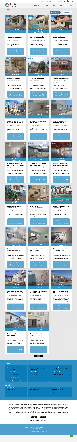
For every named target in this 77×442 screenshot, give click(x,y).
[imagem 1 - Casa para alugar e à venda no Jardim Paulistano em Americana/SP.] (15, 235)
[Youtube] (15, 380)
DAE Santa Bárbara (56, 390)
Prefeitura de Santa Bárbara (57, 389)
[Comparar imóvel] (25, 18)
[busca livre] (68, 1)
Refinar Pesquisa (54, 12)
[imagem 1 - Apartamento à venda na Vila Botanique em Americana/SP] (61, 278)
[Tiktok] (21, 380)
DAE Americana (33, 390)
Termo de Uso (44, 420)
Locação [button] (46, 5)
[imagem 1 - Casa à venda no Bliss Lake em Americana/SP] (61, 193)
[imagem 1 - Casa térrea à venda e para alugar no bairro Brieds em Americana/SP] (61, 150)
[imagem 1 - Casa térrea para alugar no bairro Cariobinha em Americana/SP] (38, 65)
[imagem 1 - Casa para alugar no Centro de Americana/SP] (38, 107)
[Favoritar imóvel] (25, 16)
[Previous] (7, 22)
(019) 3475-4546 (50, 1)
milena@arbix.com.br (35, 374)
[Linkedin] (18, 380)
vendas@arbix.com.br (58, 374)
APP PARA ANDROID (11, 389)
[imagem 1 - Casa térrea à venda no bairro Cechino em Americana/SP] (15, 22)
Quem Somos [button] (37, 5)
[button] (72, 1)
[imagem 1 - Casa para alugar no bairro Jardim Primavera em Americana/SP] (38, 235)
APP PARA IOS (10, 390)
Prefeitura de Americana (34, 389)
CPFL (31, 392)
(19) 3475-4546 (12, 372)
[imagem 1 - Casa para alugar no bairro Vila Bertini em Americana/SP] (61, 65)
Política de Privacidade (35, 420)
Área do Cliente (42, 1)
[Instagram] (12, 380)
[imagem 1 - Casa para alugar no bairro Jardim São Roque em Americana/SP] (61, 22)
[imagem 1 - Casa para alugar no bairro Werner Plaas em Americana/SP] (15, 193)
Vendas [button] (54, 5)
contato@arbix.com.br (13, 374)
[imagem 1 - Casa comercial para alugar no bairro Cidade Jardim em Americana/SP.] (38, 150)
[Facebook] (10, 380)
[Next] (24, 22)
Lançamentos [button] (62, 5)
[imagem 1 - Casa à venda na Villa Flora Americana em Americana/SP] (15, 278)
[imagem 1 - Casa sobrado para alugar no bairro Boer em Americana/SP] (38, 22)
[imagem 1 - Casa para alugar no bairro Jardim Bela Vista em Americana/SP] (61, 107)
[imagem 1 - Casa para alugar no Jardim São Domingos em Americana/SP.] (38, 320)
